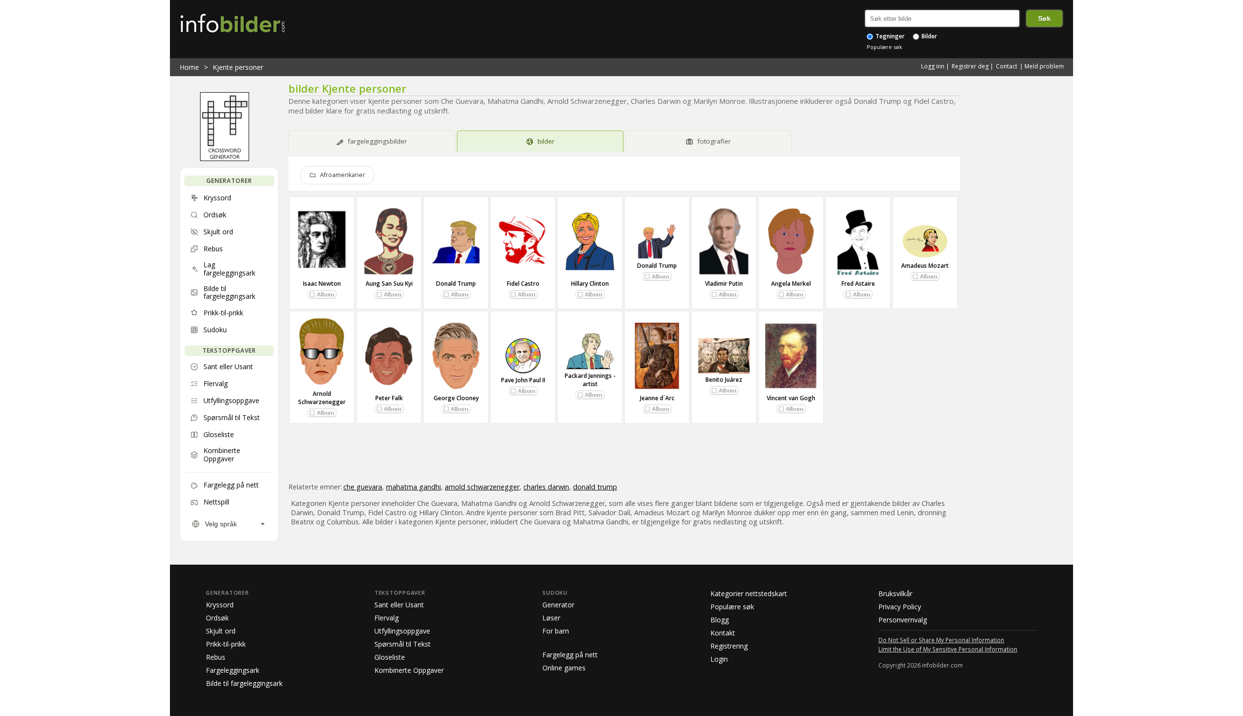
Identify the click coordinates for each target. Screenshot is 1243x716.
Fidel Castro (523, 283)
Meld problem (1044, 66)
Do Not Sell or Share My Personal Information (941, 640)
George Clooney (456, 398)
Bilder (928, 36)
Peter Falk (389, 398)
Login (719, 659)
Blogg (719, 619)
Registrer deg (970, 66)
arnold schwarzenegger (482, 486)
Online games (564, 667)
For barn (555, 630)
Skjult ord (220, 630)
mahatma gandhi (413, 486)
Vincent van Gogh (791, 398)
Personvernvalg (902, 619)
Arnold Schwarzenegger (322, 398)
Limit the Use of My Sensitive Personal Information (947, 649)
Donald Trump (456, 283)
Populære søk (884, 46)
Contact (1006, 66)
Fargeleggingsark (232, 670)
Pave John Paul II (523, 380)
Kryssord (220, 604)
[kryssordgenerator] (225, 158)
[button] (321, 294)
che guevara (362, 486)
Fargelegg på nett (570, 654)
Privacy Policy (899, 606)
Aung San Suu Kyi (389, 283)
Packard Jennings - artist (590, 380)
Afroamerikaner (342, 175)
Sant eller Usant (399, 604)
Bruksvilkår (895, 593)
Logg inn (932, 66)
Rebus (215, 657)
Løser (551, 617)
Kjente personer (238, 67)
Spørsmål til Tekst (402, 644)
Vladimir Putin (724, 283)
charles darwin (546, 486)
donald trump (595, 486)
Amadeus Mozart (925, 265)
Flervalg (386, 617)
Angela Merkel (791, 283)
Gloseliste (389, 657)
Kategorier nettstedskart (748, 593)
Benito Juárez (723, 379)
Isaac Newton (322, 283)
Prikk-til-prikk (226, 644)
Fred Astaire (858, 283)
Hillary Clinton (590, 283)
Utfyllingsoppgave (402, 630)
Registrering (729, 646)
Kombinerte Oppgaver (409, 670)
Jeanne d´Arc (657, 398)
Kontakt (722, 632)
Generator (558, 604)
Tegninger (889, 36)
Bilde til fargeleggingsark (244, 683)
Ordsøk (217, 617)
